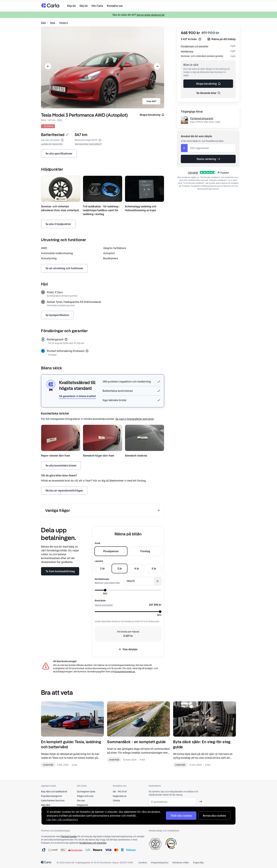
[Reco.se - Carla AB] (171, 843)
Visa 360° (151, 101)
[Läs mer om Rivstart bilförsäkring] (87, 350)
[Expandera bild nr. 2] (102, 67)
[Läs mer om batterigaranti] (66, 339)
